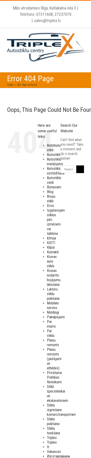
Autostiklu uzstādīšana (55, 170)
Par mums (51, 324)
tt (48, 447)
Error (50, 205)
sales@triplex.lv (47, 20)
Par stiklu (50, 333)
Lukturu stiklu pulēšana (53, 294)
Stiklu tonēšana (53, 430)
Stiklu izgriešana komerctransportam (61, 410)
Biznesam (54, 187)
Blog (50, 192)
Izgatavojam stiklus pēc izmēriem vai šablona (56, 222)
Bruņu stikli (51, 198)
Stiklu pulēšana (53, 421)
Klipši (51, 247)
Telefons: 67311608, (37, 14)
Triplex (52, 437)
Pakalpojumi (56, 317)
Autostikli (53, 154)
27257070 (62, 14)
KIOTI (51, 243)
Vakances (54, 451)
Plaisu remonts (53, 342)
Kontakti (53, 252)
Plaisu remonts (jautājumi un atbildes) (54, 358)
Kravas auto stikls (52, 261)
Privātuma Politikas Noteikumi (54, 377)
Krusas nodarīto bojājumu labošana (53, 277)
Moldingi (53, 312)
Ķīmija (51, 238)
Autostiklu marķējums (55, 161)
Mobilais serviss (53, 305)
